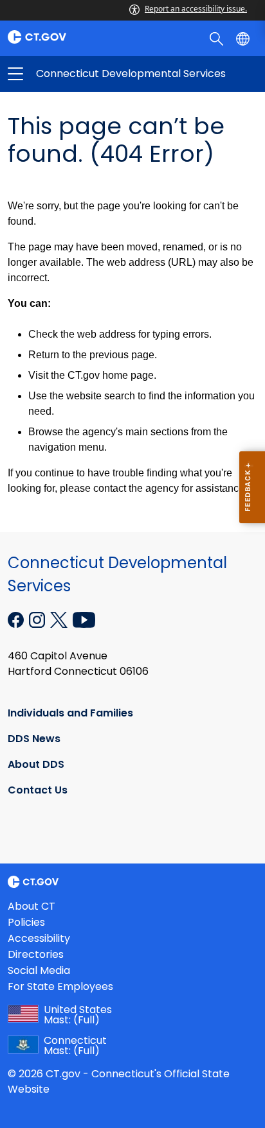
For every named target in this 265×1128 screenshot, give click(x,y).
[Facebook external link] (17, 618)
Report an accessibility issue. (196, 8)
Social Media (39, 970)
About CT (31, 906)
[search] (218, 38)
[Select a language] (244, 38)
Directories (36, 954)
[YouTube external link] (84, 618)
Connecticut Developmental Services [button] (74, 74)
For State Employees (60, 986)
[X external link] (60, 618)
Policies (26, 922)
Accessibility (39, 938)
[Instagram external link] (38, 618)
